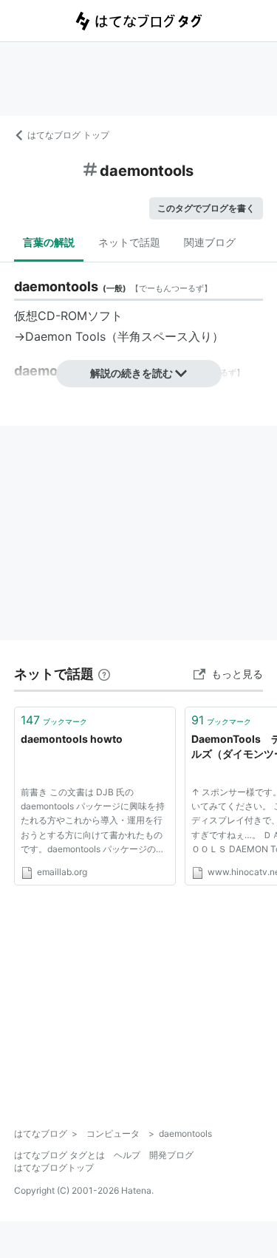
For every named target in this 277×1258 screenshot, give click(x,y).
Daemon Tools (65, 336)
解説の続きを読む (131, 373)
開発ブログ (171, 1154)
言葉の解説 (49, 242)
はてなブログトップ (54, 1167)
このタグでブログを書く (206, 208)
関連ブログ (210, 242)
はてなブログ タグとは (59, 1154)
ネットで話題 (129, 242)
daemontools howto (72, 738)
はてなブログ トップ (68, 134)
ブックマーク (54, 720)
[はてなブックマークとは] (104, 673)
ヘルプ (127, 1154)
